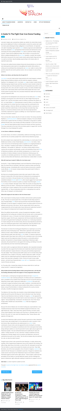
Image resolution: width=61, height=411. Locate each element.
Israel (47, 99)
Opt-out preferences (44, 22)
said (14, 102)
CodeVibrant (20, 409)
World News (49, 113)
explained (36, 349)
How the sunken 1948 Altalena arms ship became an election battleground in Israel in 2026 (52, 67)
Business (48, 94)
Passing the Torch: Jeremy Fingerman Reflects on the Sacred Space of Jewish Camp (35, 395)
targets (23, 260)
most (36, 96)
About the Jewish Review (8, 22)
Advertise (20, 22)
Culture (47, 96)
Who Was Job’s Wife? (7, 372)
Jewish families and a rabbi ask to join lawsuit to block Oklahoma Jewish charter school (7, 395)
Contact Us (28, 22)
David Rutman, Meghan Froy (19, 39)
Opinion (48, 105)
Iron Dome (3, 78)
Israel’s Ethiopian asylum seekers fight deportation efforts (52, 83)
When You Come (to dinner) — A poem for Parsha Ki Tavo (52, 75)
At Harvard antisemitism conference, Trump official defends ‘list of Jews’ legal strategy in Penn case (21, 396)
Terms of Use (5, 25)
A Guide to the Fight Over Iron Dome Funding (17, 365)
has (27, 281)
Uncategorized (49, 110)
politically (9, 118)
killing (40, 149)
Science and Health (50, 107)
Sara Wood (3, 402)
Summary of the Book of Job (37, 372)
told (10, 169)
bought (3, 124)
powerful (14, 118)
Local (3, 36)
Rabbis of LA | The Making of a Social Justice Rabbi (52, 42)
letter (31, 323)
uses (25, 82)
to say (24, 301)
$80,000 (20, 180)
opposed (30, 281)
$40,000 (14, 180)
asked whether (27, 142)
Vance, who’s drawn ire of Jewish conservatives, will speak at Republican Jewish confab (52, 49)
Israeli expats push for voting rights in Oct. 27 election (51, 58)
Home (35, 22)
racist (28, 260)
